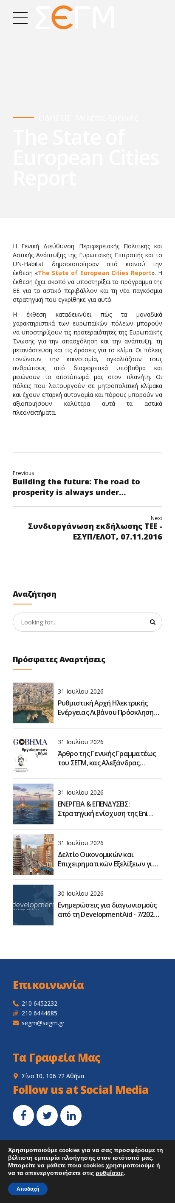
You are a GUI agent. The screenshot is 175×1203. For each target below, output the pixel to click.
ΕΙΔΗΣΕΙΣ (54, 118)
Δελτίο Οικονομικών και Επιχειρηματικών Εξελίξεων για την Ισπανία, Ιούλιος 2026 (107, 859)
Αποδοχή (28, 1189)
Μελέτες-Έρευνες (107, 118)
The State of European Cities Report (95, 273)
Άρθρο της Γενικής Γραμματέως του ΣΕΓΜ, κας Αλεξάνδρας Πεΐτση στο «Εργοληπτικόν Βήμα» (107, 758)
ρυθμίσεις (110, 1173)
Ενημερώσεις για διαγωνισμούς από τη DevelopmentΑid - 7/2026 (107, 909)
